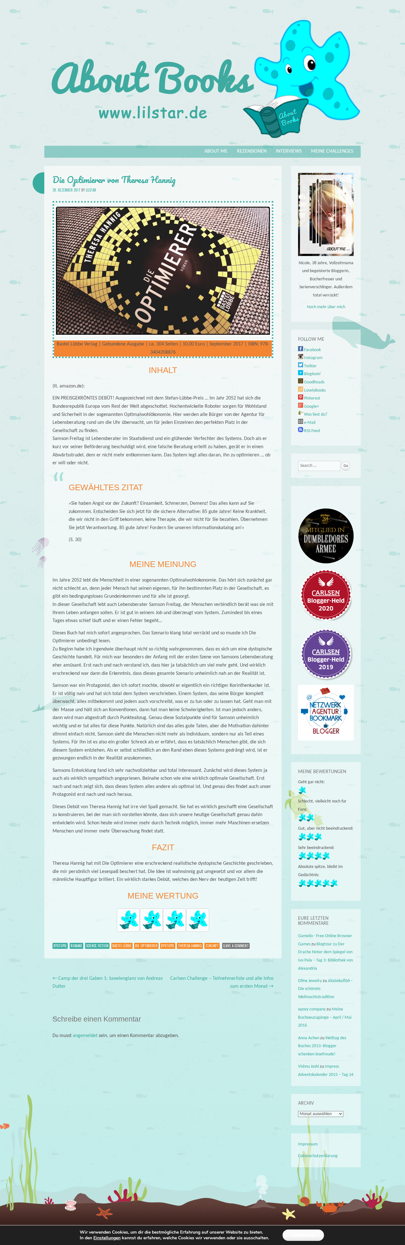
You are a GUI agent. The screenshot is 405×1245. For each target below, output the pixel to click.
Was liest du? (315, 414)
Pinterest (311, 398)
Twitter (310, 366)
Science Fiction (97, 945)
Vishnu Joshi (308, 1066)
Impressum (308, 1144)
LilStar (91, 189)
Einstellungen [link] (107, 1238)
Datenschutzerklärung (318, 1156)
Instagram (312, 358)
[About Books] (202, 141)
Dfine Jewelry (310, 981)
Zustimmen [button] (303, 1235)
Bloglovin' (312, 374)
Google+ (311, 406)
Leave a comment (236, 945)
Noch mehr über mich (326, 307)
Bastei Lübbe (122, 945)
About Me (215, 151)
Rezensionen (251, 151)
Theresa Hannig (190, 945)
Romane (76, 945)
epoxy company (312, 1009)
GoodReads (313, 382)
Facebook (312, 350)
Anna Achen (308, 1038)
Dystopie (60, 945)
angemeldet (85, 1035)
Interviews (289, 151)
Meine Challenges (332, 151)
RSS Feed (311, 431)
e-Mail (309, 422)
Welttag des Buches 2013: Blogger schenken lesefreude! (322, 1046)
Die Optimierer (146, 945)
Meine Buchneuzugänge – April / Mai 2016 (325, 1017)
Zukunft (212, 945)
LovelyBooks (314, 390)
